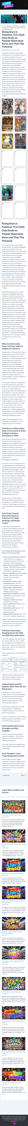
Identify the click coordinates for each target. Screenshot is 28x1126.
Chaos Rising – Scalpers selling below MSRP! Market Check (13, 961)
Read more (10, 826)
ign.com (8, 494)
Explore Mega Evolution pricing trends (11, 992)
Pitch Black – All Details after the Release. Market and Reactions (12, 932)
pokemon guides (13, 419)
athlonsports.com (16, 415)
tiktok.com (17, 679)
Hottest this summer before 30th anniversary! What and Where (13, 901)
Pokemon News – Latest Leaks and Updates (13, 873)
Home (3, 26)
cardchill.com (17, 625)
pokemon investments (8, 273)
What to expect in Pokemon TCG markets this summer (13, 1052)
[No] (26, 1120)
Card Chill (11, 263)
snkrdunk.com (12, 740)
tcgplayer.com (8, 459)
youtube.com (10, 612)
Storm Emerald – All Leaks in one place (11, 1082)
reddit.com (15, 459)
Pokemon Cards (6, 769)
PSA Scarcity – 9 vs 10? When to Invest (11, 815)
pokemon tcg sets (6, 423)
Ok (14, 1123)
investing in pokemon (11, 403)
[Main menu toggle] (24, 4)
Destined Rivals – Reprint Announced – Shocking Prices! (14, 845)
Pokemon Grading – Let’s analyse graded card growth (13, 1021)
